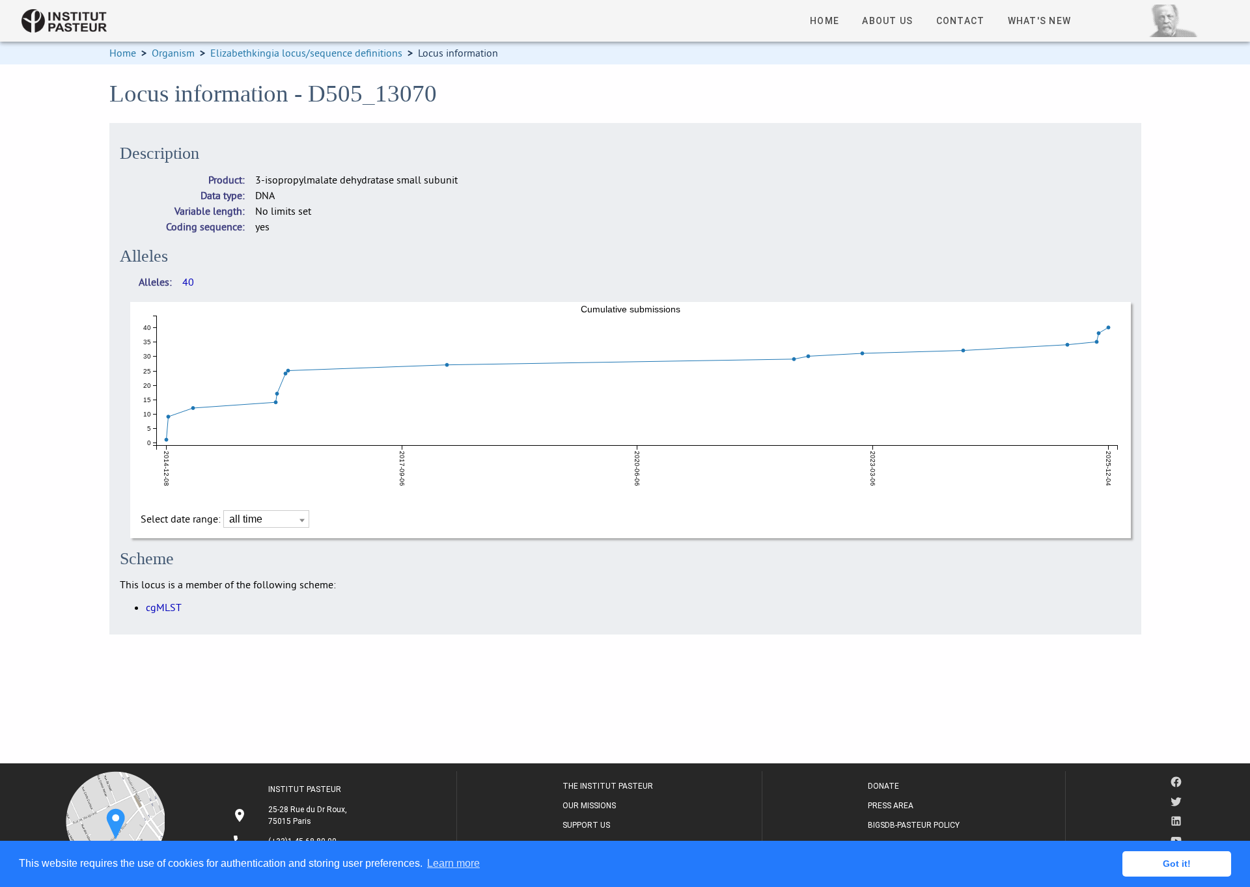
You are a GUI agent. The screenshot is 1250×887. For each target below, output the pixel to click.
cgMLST (164, 607)
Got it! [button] (1177, 863)
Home (122, 52)
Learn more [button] (453, 863)
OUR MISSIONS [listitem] (589, 805)
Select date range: (182, 518)
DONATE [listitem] (883, 786)
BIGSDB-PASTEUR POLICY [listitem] (914, 825)
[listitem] (291, 815)
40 (188, 281)
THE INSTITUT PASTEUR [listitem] (607, 786)
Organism (173, 52)
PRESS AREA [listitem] (890, 805)
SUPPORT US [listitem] (586, 825)
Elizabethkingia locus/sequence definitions (306, 52)
